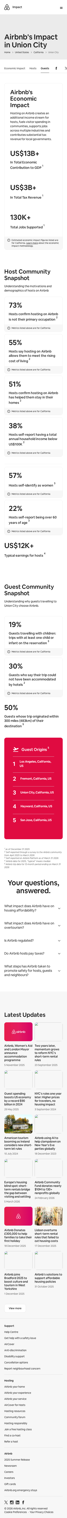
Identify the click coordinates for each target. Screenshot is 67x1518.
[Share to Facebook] (56, 68)
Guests (45, 68)
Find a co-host (12, 1435)
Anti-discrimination (15, 1350)
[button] (33, 908)
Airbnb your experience (17, 1392)
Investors (9, 1478)
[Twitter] (6, 1503)
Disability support (14, 1356)
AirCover (9, 1344)
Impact (17, 7)
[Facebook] (23, 1503)
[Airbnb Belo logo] (7, 7)
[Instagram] (12, 1503)
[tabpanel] (33, 1159)
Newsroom (10, 1465)
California (39, 52)
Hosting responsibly (15, 1423)
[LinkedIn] (17, 1503)
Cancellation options (16, 1362)
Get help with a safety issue (20, 1338)
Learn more (32, 243)
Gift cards (10, 1484)
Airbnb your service (15, 1398)
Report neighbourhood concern (22, 1368)
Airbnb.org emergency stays (20, 1490)
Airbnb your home (14, 1386)
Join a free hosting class (18, 1429)
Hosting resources (14, 1411)
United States (22, 52)
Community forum (14, 1417)
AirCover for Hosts (14, 1405)
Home (7, 52)
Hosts (32, 68)
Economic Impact (14, 68)
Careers (8, 1472)
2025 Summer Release (17, 1459)
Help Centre (11, 1332)
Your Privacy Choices (41, 1512)
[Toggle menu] (61, 8)
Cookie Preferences (15, 1512)
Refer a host (11, 1441)
